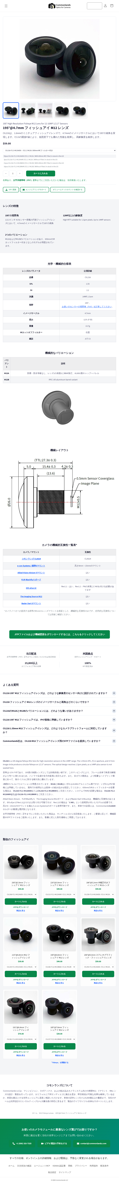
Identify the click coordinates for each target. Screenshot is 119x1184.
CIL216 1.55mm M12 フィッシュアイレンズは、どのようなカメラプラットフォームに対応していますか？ (55, 730)
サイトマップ (65, 1172)
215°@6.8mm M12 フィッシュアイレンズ (21, 956)
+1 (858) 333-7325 (23, 1143)
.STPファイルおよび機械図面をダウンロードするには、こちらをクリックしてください (59, 634)
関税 (70, 1165)
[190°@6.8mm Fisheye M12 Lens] (59, 935)
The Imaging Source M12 (31, 596)
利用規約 (94, 1165)
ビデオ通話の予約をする (56, 1143)
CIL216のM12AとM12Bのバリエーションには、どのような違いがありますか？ (43, 711)
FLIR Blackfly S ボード (31, 579)
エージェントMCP (42, 1165)
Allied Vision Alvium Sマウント (31, 572)
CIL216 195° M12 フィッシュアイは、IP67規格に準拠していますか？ (38, 719)
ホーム (34, 1113)
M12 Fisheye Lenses (46, 1113)
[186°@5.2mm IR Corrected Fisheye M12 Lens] (98, 862)
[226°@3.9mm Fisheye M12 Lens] (59, 862)
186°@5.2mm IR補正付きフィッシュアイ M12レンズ (98, 884)
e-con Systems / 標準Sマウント (31, 565)
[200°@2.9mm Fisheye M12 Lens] (20, 862)
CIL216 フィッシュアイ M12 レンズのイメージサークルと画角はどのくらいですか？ (46, 702)
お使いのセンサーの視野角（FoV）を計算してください (87, 306)
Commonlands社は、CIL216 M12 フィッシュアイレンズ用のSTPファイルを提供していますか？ (52, 741)
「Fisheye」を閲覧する (59, 1062)
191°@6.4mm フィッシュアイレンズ (21, 1029)
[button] (6, 6)
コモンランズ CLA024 (31, 558)
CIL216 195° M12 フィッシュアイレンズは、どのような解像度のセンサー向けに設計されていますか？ (55, 693)
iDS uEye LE (31, 588)
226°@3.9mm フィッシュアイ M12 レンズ (59, 884)
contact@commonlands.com (93, 1143)
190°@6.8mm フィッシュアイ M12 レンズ (59, 956)
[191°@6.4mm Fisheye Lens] (20, 1007)
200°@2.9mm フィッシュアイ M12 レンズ (20, 884)
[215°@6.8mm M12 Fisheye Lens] (20, 935)
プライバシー (81, 1165)
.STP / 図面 (12, 189)
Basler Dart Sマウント (31, 603)
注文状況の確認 (24, 1165)
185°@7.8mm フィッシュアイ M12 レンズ (59, 1029)
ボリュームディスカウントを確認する (67, 189)
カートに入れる (21, 901)
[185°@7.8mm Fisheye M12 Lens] (59, 1007)
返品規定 (52, 1172)
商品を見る (20, 910)
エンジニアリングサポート (36, 189)
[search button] (99, 5)
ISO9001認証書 (59, 1165)
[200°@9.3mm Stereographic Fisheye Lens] (98, 935)
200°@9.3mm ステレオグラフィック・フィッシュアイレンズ (98, 956)
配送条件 (104, 1165)
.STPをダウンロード (21, 907)
